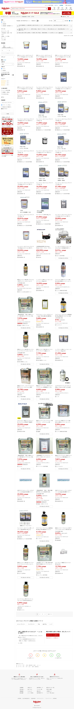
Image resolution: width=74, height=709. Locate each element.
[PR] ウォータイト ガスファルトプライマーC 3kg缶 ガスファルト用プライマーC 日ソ (63, 57)
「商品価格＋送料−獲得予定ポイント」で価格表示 (25, 20)
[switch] (13, 75)
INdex (39, 396)
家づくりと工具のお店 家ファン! (25, 291)
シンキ (57, 396)
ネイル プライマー (21, 624)
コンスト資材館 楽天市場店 (61, 290)
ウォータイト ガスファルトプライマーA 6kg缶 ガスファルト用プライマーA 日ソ (44, 89)
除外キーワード (4, 108)
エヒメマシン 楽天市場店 (42, 575)
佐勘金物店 (58, 540)
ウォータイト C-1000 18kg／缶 (43, 214)
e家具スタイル (21, 609)
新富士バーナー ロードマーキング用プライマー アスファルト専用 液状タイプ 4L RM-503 (25, 387)
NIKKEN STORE (22, 431)
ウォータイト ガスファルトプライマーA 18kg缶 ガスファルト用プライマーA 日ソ (63, 89)
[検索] (49, 8)
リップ (50, 624)
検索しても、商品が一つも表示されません (27, 640)
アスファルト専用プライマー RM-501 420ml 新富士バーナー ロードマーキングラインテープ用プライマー (63, 281)
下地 (39, 624)
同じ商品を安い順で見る (63, 258)
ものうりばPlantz (22, 573)
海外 (5, 59)
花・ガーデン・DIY (20, 665)
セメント (39, 665)
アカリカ (20, 466)
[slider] (1, 48)
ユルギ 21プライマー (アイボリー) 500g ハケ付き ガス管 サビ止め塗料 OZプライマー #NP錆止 (63, 387)
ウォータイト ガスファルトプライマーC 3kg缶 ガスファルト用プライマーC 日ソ (44, 152)
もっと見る (20, 643)
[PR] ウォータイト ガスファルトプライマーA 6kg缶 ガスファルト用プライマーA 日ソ (25, 89)
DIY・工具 (28, 666)
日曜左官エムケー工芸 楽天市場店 (25, 161)
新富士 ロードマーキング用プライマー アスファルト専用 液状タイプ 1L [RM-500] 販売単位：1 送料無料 (63, 457)
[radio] (1, 23)
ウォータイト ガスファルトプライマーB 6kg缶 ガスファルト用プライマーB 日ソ (25, 120)
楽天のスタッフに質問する (52, 635)
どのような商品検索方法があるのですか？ (27, 639)
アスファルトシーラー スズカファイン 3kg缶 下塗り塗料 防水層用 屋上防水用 (44, 316)
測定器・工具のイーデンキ (24, 325)
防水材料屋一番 (22, 66)
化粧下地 (44, 624)
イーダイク (40, 538)
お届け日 (3, 66)
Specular (39, 257)
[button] (69, 5)
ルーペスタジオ (59, 466)
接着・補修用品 (35, 666)
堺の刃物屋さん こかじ (23, 361)
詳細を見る (61, 32)
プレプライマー (31, 624)
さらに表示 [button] (4, 39)
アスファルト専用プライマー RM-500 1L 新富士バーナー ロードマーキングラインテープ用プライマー (63, 422)
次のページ (50, 614)
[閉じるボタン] (71, 26)
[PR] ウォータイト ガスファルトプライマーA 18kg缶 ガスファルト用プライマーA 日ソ (44, 57)
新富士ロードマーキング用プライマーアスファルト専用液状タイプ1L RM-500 (44, 387)
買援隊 (39, 431)
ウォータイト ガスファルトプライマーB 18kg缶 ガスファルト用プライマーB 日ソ (25, 184)
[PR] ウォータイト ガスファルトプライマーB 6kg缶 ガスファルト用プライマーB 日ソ (25, 57)
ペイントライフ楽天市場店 (43, 466)
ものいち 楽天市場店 (60, 255)
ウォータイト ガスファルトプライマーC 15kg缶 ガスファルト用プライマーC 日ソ (63, 216)
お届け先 (3, 61)
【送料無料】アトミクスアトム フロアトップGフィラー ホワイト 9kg (44, 457)
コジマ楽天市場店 (22, 396)
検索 (8, 53)
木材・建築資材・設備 (30, 665)
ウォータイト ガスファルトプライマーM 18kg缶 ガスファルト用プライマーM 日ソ (25, 248)
